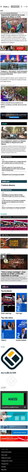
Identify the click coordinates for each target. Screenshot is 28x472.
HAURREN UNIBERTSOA (10, 407)
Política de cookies (6, 457)
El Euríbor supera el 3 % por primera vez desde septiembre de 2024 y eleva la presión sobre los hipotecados (13, 169)
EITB (1, 11)
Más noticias (7, 157)
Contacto (3, 466)
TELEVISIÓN (3, 214)
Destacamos (7, 217)
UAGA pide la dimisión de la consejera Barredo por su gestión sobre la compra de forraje (14, 162)
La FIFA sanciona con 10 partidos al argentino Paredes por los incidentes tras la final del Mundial (13, 202)
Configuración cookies (7, 460)
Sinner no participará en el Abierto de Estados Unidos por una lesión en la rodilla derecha (14, 208)
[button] (26, 132)
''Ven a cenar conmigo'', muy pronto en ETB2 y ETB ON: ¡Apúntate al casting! (13, 274)
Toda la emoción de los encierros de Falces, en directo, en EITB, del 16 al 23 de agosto (14, 104)
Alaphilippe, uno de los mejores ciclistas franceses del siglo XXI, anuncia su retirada (13, 195)
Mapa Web (3, 469)
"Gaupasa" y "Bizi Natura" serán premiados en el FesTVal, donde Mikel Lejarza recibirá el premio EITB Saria (13, 73)
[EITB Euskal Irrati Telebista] (6, 6)
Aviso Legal (4, 455)
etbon (6, 235)
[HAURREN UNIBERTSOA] (13, 398)
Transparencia (4, 463)
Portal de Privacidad (6, 452)
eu (24, 6)
